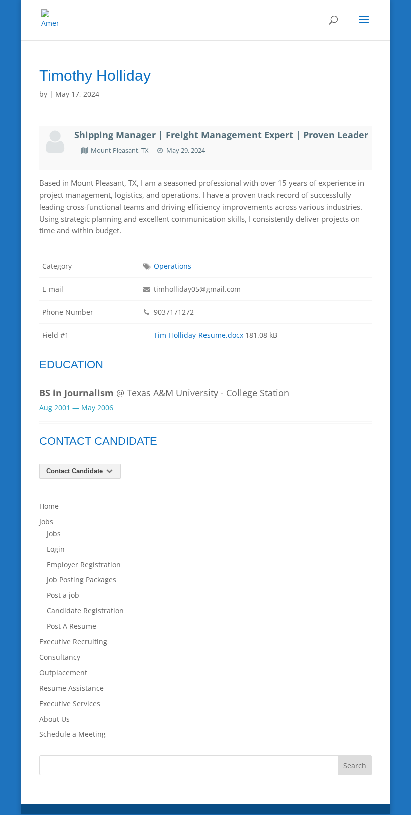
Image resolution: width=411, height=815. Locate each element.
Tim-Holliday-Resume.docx (198, 335)
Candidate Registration (85, 610)
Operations (172, 266)
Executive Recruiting (73, 641)
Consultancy (59, 657)
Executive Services (69, 703)
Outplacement (63, 672)
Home (49, 506)
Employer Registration (84, 564)
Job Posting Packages (81, 579)
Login (56, 549)
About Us (54, 719)
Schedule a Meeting (72, 734)
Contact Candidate (75, 471)
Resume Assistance (71, 688)
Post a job (63, 595)
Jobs (46, 521)
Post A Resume (71, 626)
